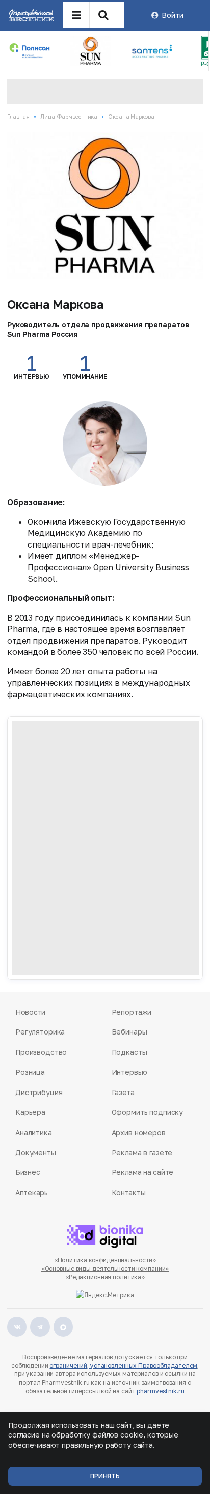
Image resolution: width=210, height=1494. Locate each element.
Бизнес (27, 1172)
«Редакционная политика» (105, 1277)
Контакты (129, 1192)
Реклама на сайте (143, 1172)
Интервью (129, 1072)
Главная (18, 116)
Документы (35, 1152)
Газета (123, 1092)
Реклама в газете (142, 1152)
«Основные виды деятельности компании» (105, 1268)
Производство (41, 1052)
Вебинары (129, 1032)
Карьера (30, 1112)
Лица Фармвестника (68, 116)
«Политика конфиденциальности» (105, 1260)
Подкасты (129, 1052)
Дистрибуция (38, 1092)
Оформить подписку (147, 1112)
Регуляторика (40, 1032)
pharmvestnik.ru (160, 1391)
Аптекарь (31, 1192)
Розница (30, 1072)
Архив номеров (139, 1132)
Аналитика (33, 1132)
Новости (30, 1012)
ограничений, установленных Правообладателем (123, 1365)
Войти (172, 15)
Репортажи (132, 1012)
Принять (105, 1476)
